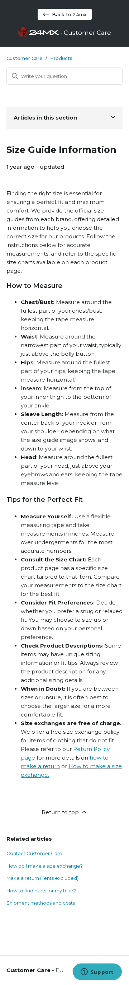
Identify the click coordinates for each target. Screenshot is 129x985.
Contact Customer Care (34, 853)
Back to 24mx (69, 14)
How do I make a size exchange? (44, 866)
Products (61, 58)
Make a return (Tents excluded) (42, 878)
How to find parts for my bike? (41, 890)
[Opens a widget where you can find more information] (97, 972)
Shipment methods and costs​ (40, 903)
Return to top (60, 812)
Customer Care (24, 58)
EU (60, 970)
